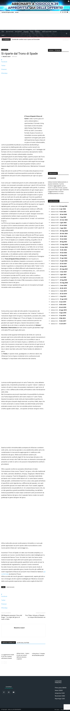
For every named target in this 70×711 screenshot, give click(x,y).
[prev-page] (2, 662)
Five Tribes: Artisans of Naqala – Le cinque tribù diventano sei (35, 616)
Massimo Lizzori (6, 56)
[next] (67, 39)
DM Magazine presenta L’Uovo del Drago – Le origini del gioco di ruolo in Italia (11, 617)
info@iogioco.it (9, 688)
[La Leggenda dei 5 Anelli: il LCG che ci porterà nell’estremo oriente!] (8, 649)
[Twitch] (65, 12)
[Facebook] (61, 12)
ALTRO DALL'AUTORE (23, 642)
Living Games (5, 49)
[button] (66, 33)
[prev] (64, 39)
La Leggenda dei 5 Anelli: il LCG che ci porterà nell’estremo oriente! (7, 656)
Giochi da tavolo (10, 587)
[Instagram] (63, 12)
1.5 (50, 108)
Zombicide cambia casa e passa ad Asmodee (26, 39)
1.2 (50, 105)
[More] (23, 76)
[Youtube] (67, 12)
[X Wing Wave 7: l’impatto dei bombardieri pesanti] (38, 649)
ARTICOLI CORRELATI (8, 642)
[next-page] (5, 662)
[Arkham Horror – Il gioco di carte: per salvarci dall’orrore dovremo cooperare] (23, 649)
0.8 (50, 100)
